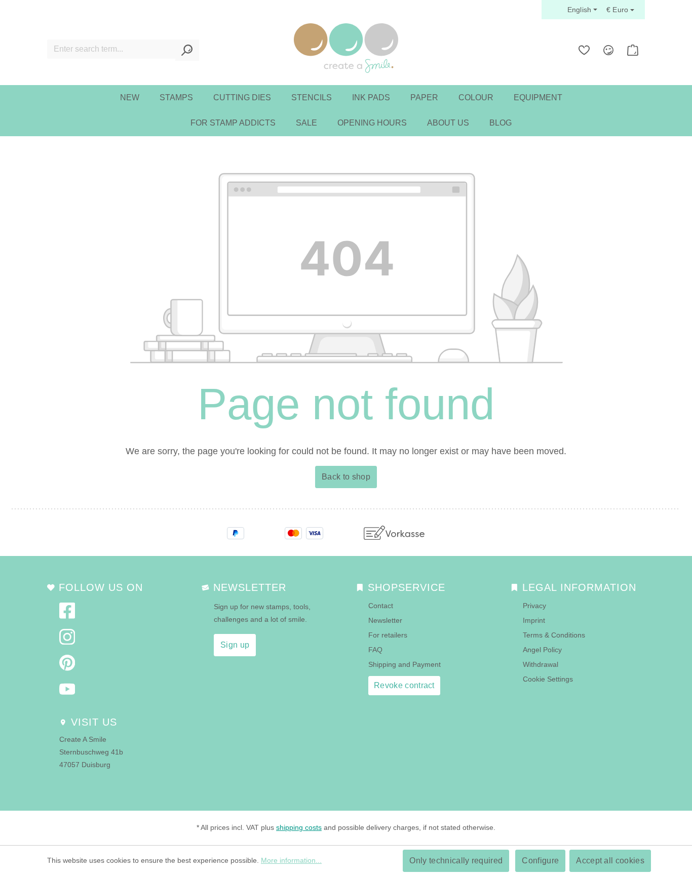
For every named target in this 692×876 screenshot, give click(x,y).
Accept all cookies (610, 860)
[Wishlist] (584, 50)
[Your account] (608, 50)
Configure (540, 860)
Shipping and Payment (404, 664)
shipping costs (299, 827)
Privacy (534, 606)
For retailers (387, 635)
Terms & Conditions (554, 635)
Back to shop (346, 476)
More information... (291, 860)
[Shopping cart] (633, 50)
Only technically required (456, 860)
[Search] (187, 50)
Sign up (234, 645)
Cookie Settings (548, 679)
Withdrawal (540, 664)
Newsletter (385, 620)
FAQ (375, 650)
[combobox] (111, 49)
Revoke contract (404, 685)
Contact (380, 606)
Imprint (534, 620)
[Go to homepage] (346, 48)
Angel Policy (542, 650)
